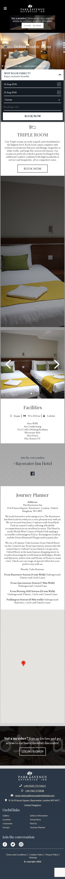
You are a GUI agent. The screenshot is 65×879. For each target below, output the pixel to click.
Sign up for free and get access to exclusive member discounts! (32, 744)
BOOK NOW (32, 168)
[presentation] (8, 364)
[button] (31, 394)
